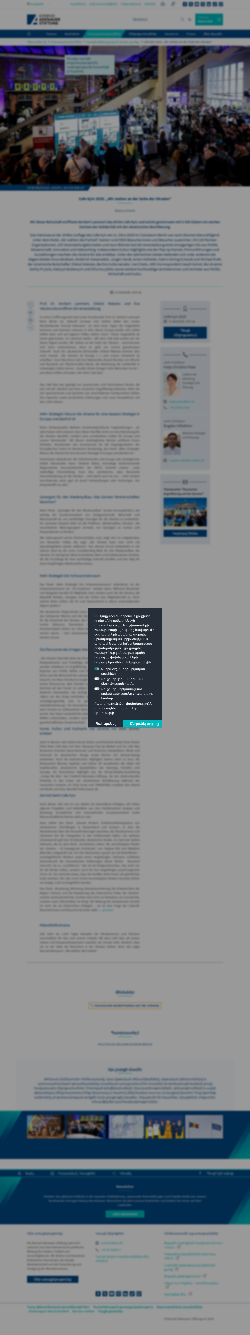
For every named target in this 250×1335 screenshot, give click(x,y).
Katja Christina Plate (180, 367)
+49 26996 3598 (179, 407)
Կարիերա (78, 4)
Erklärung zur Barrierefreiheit (49, 1311)
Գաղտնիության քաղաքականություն (123, 1307)
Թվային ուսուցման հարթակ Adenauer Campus (193, 1245)
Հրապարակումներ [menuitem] (104, 34)
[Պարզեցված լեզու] (163, 4)
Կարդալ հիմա (185, 533)
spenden (107, 910)
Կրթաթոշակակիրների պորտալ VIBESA (189, 1256)
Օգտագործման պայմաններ (179, 1307)
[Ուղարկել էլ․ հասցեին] (30, 319)
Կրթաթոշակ (131, 4)
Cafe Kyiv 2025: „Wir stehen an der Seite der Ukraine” (177, 42)
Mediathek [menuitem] (72, 34)
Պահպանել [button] (105, 723)
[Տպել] (30, 312)
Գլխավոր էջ (36, 42)
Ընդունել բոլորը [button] (144, 723)
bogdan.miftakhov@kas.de (186, 460)
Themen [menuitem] (51, 34)
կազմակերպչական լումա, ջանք (113, 42)
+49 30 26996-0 (110, 1250)
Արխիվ (150, 4)
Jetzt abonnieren (124, 1214)
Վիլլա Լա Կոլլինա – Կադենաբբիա (191, 1283)
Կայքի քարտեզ (110, 1311)
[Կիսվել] (30, 327)
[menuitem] (32, 34)
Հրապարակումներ (66, 42)
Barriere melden (83, 1311)
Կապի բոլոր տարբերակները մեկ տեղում (122, 1259)
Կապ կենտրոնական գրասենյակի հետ (58, 1307)
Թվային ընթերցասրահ (183, 1276)
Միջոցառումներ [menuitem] (143, 34)
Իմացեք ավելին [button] (138, 662)
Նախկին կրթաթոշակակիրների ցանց (189, 1267)
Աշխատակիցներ (103, 4)
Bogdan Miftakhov (178, 425)
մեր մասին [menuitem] (213, 34)
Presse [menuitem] (191, 34)
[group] (46, 1135)
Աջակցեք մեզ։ (175, 1294)
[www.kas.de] (43, 19)
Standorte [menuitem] (171, 34)
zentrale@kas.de (111, 1243)
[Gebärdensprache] (173, 4)
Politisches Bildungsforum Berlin (125, 1044)
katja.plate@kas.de (181, 401)
